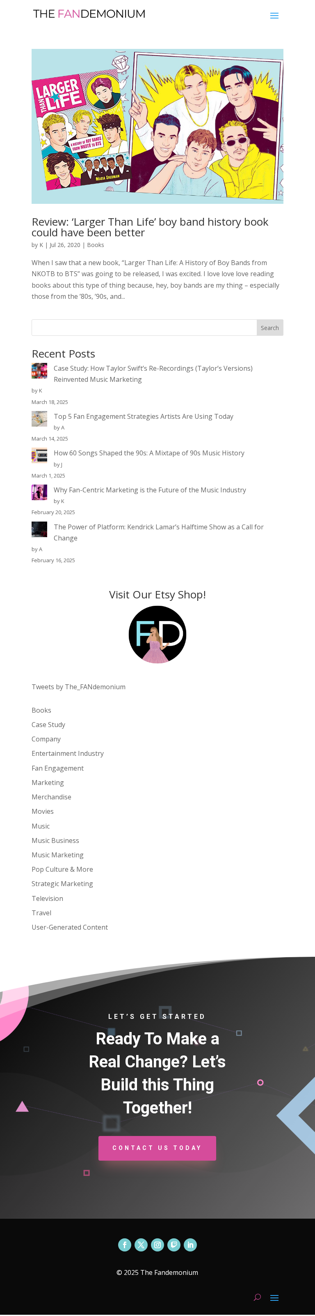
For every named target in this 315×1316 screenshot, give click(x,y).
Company (46, 738)
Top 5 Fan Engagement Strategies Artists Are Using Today (143, 416)
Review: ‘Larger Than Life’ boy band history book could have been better (150, 227)
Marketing (48, 782)
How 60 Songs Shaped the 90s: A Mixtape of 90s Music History (149, 452)
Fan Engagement (58, 768)
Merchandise (51, 796)
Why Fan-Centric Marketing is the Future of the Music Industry (150, 489)
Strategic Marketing (62, 883)
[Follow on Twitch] (173, 1244)
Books (95, 245)
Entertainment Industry (68, 753)
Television (47, 898)
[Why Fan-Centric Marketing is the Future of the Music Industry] (39, 494)
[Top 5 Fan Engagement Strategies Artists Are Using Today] (39, 420)
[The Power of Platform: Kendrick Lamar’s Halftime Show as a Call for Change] (39, 531)
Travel (41, 912)
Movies (43, 811)
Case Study (48, 724)
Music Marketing (58, 854)
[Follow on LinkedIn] (190, 1244)
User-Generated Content (70, 927)
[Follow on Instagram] (157, 1244)
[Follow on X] (141, 1244)
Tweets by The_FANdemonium (79, 686)
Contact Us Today (157, 1148)
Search (270, 328)
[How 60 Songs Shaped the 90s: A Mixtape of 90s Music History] (39, 457)
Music (41, 826)
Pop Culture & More (62, 869)
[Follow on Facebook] (124, 1244)
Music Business (55, 840)
